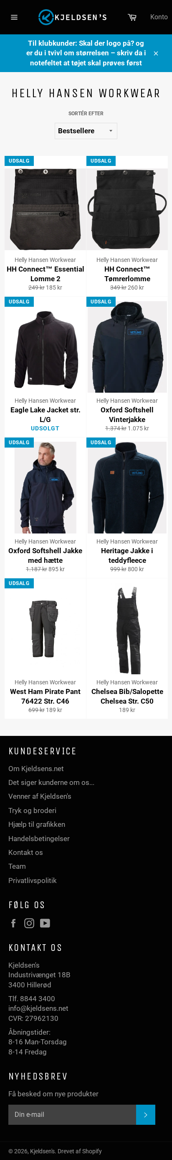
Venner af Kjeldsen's (39, 796)
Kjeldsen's (42, 1151)
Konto (159, 17)
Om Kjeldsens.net (36, 768)
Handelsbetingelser (39, 838)
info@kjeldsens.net (38, 1008)
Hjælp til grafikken (36, 824)
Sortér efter (86, 114)
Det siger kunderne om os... (51, 782)
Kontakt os (25, 852)
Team (17, 866)
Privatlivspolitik (32, 880)
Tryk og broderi (32, 810)
